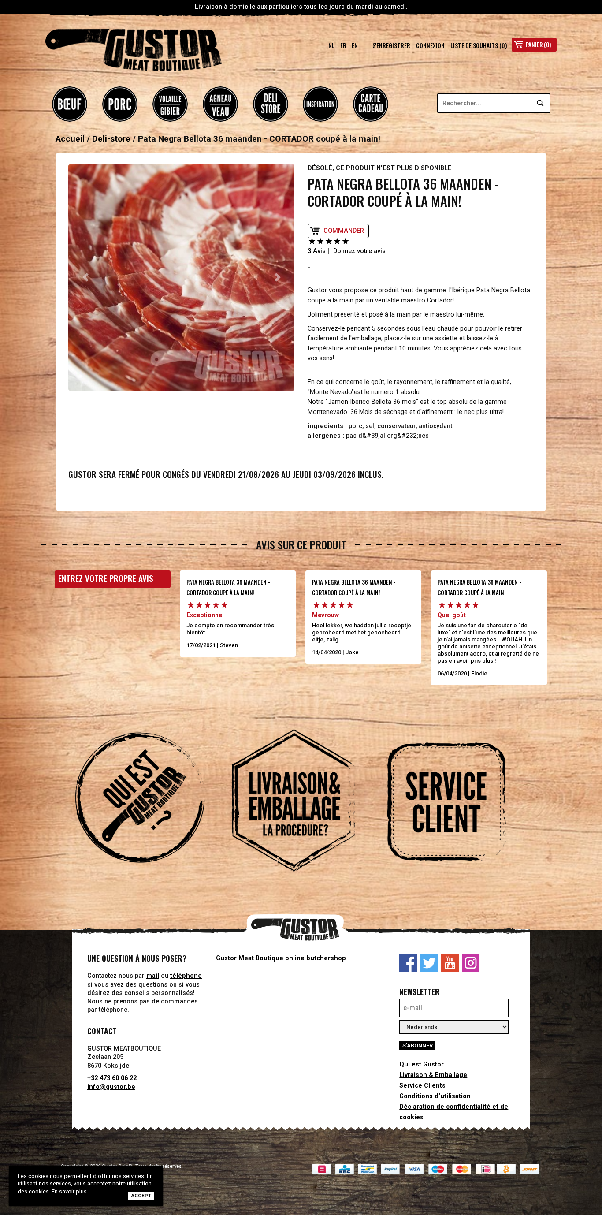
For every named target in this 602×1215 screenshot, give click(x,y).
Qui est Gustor (421, 1064)
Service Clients (422, 1085)
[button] (85, 277)
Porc (119, 104)
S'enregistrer (391, 45)
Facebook (408, 963)
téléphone (186, 976)
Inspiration (320, 104)
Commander (343, 231)
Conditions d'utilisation (435, 1096)
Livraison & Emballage (433, 1075)
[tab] (147, 802)
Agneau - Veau (220, 104)
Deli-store (270, 104)
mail (152, 976)
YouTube (450, 963)
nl (331, 45)
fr (343, 45)
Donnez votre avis (359, 251)
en (355, 45)
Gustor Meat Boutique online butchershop (281, 958)
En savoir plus (69, 1191)
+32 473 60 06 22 (112, 1078)
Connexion (430, 45)
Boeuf (69, 104)
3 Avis (317, 251)
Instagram (470, 963)
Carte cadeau (370, 104)
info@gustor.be (111, 1087)
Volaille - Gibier (170, 104)
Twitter (429, 963)
